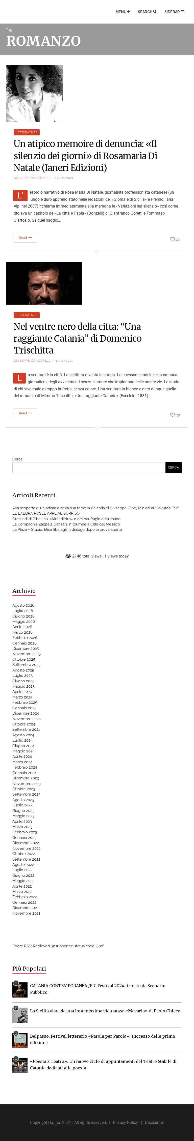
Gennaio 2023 (24, 837)
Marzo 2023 (22, 827)
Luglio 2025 (22, 675)
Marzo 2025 (22, 697)
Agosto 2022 (23, 864)
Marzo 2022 (22, 891)
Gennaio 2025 (24, 708)
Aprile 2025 (22, 691)
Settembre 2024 (26, 729)
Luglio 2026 (22, 610)
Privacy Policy (125, 1122)
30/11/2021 (64, 360)
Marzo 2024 (22, 762)
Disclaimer (154, 1122)
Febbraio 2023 (24, 832)
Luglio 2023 (22, 805)
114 (177, 239)
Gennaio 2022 (24, 902)
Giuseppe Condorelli (33, 178)
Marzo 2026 (22, 632)
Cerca (17, 459)
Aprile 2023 (22, 821)
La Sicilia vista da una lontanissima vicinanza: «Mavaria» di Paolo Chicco (105, 1010)
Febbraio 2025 (24, 702)
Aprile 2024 (22, 756)
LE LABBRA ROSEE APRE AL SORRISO (46, 513)
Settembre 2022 (26, 859)
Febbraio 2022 (24, 897)
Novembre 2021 (26, 913)
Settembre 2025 (26, 664)
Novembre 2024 (26, 719)
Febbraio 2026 (24, 637)
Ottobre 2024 (23, 724)
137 (177, 415)
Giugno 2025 (23, 681)
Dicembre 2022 (25, 843)
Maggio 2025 (23, 686)
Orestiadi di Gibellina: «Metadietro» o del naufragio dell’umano (66, 519)
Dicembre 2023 (25, 778)
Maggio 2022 (23, 881)
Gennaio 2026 (24, 643)
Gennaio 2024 (24, 773)
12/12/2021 (64, 178)
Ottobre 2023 (23, 789)
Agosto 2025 (23, 670)
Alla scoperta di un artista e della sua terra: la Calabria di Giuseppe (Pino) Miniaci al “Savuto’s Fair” (95, 508)
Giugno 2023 (23, 810)
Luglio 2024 (22, 740)
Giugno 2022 (23, 875)
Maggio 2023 (23, 816)
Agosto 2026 (23, 605)
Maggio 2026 (23, 621)
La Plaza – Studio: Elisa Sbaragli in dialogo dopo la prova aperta (67, 529)
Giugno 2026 (23, 616)
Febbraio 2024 (24, 767)
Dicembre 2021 (25, 907)
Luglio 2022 (22, 870)
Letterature (27, 132)
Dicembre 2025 (25, 648)
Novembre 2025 (26, 654)
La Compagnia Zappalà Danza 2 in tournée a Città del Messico (66, 524)
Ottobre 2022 (23, 854)
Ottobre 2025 (23, 659)
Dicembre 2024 (25, 713)
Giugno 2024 (23, 746)
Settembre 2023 (26, 794)
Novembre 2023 (26, 783)
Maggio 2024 (23, 751)
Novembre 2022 (26, 848)
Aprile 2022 (22, 886)
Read (23, 238)
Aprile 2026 (22, 627)
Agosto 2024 (23, 735)
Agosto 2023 (23, 800)
